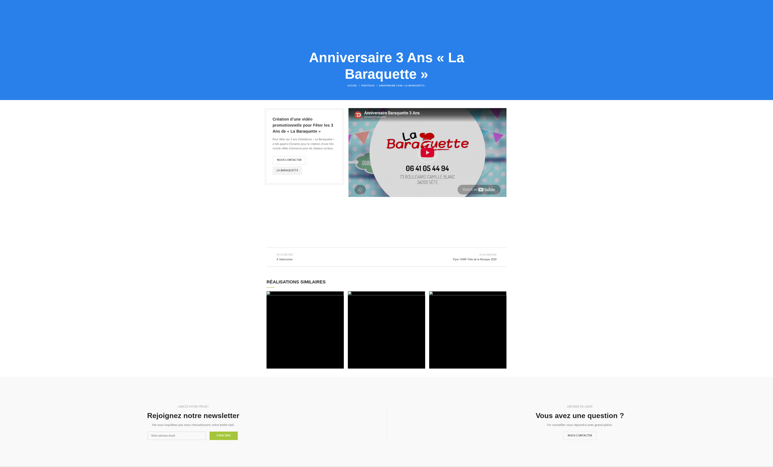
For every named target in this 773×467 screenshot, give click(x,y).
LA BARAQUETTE (287, 170)
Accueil (352, 86)
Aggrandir (341, 294)
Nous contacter (580, 435)
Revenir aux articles (386, 257)
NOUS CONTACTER (289, 160)
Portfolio (368, 86)
